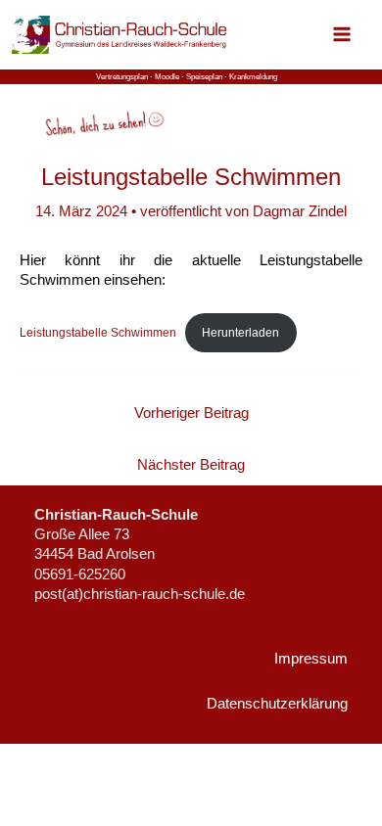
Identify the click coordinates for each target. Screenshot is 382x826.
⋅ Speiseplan (202, 76)
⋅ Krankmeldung (250, 76)
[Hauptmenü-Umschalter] (341, 34)
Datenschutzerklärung (277, 703)
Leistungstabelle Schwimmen (98, 332)
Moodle (167, 76)
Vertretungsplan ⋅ (125, 76)
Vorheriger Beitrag (191, 413)
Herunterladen (240, 332)
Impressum (311, 658)
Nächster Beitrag (191, 465)
